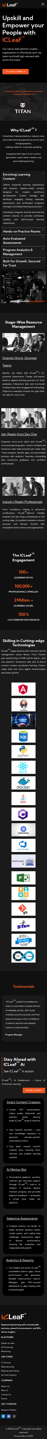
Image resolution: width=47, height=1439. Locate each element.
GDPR (30, 1436)
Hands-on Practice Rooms (21, 231)
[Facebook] (9, 1416)
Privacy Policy (20, 1436)
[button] (23, 176)
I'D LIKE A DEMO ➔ (15, 71)
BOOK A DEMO (34, 1090)
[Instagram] (14, 1416)
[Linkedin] (3, 1416)
